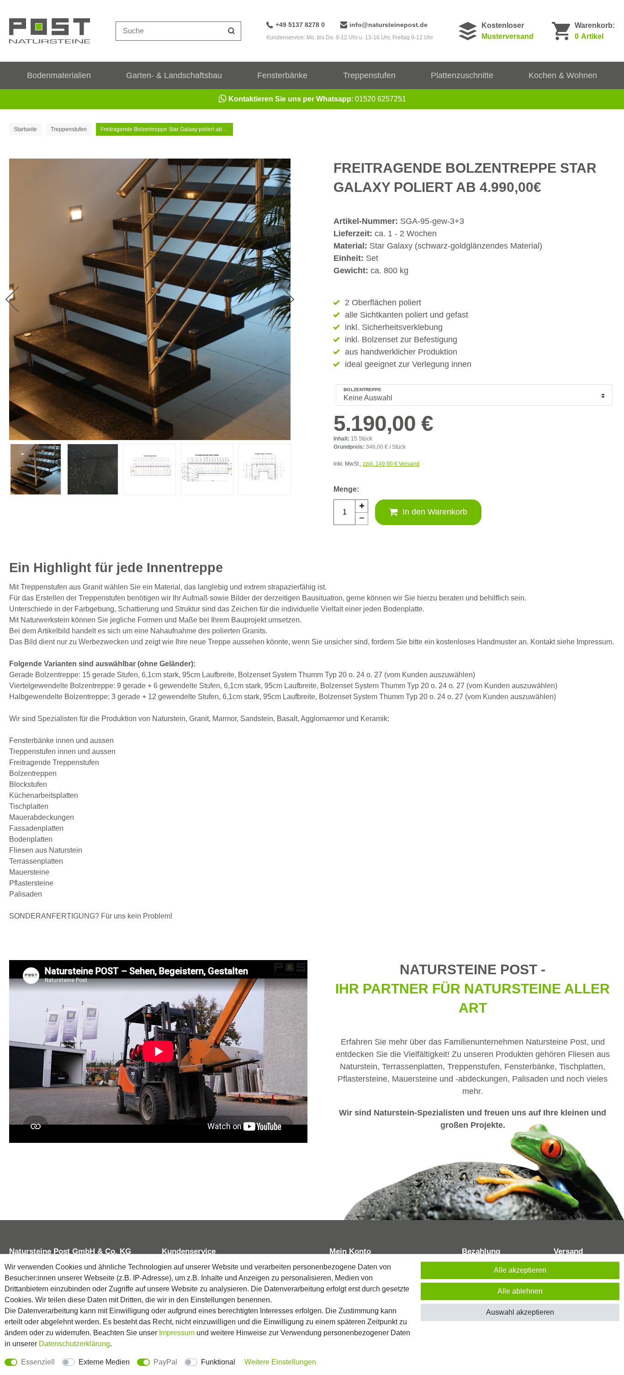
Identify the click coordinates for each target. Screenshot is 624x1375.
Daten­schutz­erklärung (74, 1344)
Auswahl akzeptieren (520, 1312)
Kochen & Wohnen (563, 75)
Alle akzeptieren (520, 1270)
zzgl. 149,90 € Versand (391, 464)
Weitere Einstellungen (280, 1362)
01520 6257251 (317, 99)
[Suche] (231, 31)
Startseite (25, 129)
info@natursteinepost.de (388, 24)
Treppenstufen (369, 75)
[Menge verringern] (361, 518)
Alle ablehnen (520, 1291)
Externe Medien (104, 1362)
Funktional (218, 1362)
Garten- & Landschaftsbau (174, 75)
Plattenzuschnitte (462, 75)
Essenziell (38, 1362)
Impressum (177, 1333)
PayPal (165, 1362)
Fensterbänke (282, 75)
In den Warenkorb (434, 511)
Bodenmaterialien (59, 75)
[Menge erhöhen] (361, 505)
